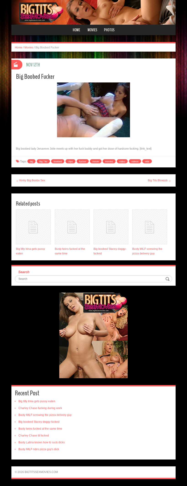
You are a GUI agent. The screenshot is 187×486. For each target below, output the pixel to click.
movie (95, 161)
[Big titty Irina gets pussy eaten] (33, 226)
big (31, 161)
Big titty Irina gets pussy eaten (36, 401)
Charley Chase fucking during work (40, 408)
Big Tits (43, 161)
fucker (82, 161)
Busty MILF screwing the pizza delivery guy (45, 415)
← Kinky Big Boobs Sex (30, 180)
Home (76, 30)
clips (70, 161)
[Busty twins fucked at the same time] (72, 226)
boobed (58, 161)
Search (23, 272)
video (122, 161)
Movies (92, 30)
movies (109, 161)
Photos (109, 30)
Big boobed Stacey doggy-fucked (39, 421)
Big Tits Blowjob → (159, 180)
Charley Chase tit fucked (33, 435)
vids (147, 161)
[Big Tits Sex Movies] (93, 12)
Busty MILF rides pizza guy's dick (38, 449)
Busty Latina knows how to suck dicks (41, 442)
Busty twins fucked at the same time (40, 428)
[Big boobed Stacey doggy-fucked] (111, 226)
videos (135, 161)
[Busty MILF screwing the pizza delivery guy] (149, 226)
